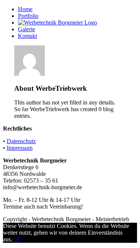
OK (16, 239)
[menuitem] (77, 9)
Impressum (19, 148)
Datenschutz (21, 141)
